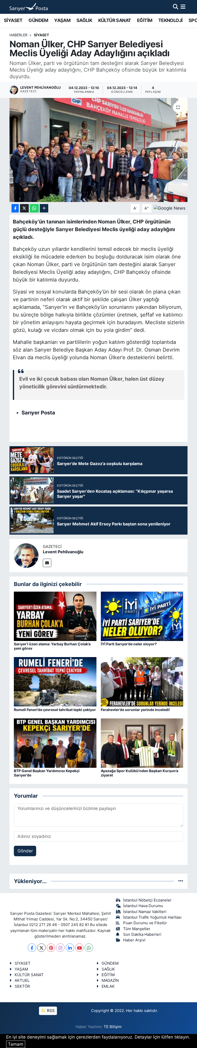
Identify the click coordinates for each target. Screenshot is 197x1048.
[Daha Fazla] (44, 208)
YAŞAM (62, 20)
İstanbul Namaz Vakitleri (144, 911)
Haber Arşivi (134, 940)
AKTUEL (22, 980)
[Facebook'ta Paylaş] (15, 208)
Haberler (18, 35)
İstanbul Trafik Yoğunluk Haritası (152, 917)
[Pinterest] (51, 947)
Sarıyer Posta (38, 413)
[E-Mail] (47, 563)
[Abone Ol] (169, 207)
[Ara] (175, 6)
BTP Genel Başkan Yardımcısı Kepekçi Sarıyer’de (47, 773)
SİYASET (13, 20)
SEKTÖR (22, 986)
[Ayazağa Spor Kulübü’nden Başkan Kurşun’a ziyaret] (142, 742)
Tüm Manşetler (136, 929)
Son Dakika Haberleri (142, 934)
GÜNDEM (38, 20)
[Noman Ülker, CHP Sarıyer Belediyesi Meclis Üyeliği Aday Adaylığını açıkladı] (98, 150)
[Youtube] (79, 947)
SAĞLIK (84, 20)
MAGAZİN (110, 980)
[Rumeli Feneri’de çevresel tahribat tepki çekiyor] (55, 681)
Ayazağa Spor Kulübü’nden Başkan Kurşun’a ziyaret (139, 773)
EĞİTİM (144, 20)
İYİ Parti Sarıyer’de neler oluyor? (129, 644)
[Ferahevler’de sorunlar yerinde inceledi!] (142, 681)
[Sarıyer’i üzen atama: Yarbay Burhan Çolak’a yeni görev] (55, 615)
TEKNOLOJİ (170, 20)
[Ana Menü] (183, 6)
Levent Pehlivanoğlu (63, 551)
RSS (50, 1010)
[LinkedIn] (70, 947)
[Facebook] (32, 947)
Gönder (25, 850)
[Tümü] (180, 881)
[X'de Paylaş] (24, 208)
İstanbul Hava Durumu (143, 906)
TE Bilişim (113, 1026)
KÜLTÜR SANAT (114, 20)
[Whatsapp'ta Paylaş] (34, 208)
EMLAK (108, 986)
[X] (41, 947)
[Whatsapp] (89, 947)
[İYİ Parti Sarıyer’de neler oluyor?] (142, 615)
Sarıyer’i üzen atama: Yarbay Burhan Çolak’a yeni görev (52, 646)
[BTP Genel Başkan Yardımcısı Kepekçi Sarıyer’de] (55, 742)
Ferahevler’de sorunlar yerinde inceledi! (135, 709)
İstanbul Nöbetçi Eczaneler (147, 900)
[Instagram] (60, 947)
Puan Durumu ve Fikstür (145, 923)
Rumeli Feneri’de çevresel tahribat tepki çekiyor (55, 709)
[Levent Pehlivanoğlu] (26, 555)
